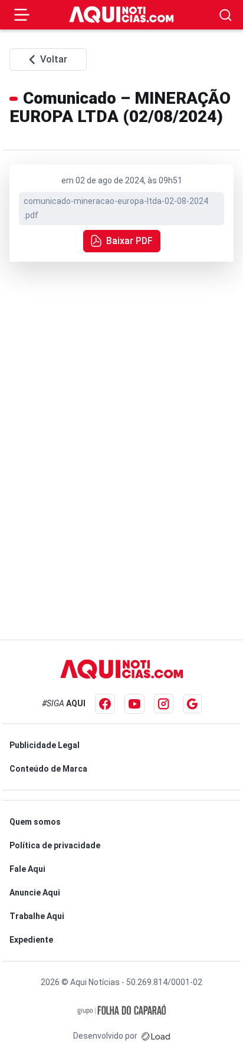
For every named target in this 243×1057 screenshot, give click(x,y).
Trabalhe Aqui (36, 916)
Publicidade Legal (44, 745)
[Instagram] (163, 703)
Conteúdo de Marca (48, 768)
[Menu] (21, 14)
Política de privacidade (54, 845)
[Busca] (226, 15)
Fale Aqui (27, 869)
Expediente (31, 939)
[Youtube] (134, 704)
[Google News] (192, 703)
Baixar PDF (129, 240)
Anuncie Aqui (34, 892)
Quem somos (35, 821)
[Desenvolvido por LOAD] (156, 1035)
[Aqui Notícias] (121, 15)
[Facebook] (105, 704)
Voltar (53, 59)
